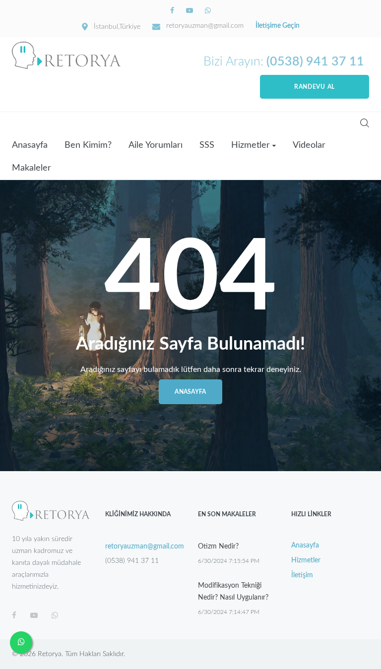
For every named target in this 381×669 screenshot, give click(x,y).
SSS (206, 145)
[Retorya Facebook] (173, 10)
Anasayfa (30, 145)
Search (364, 123)
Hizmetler (250, 145)
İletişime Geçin (277, 25)
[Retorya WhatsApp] (208, 10)
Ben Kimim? (88, 145)
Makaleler (31, 168)
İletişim (302, 575)
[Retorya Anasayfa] (66, 55)
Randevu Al (314, 87)
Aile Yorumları (155, 145)
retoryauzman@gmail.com (205, 25)
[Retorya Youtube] (190, 10)
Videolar (309, 145)
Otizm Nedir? (218, 546)
